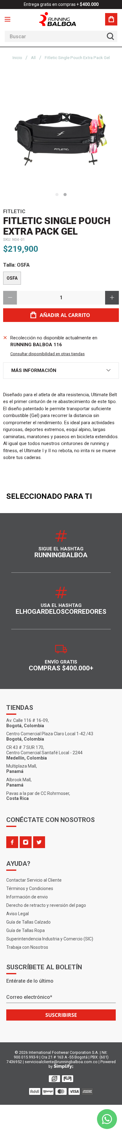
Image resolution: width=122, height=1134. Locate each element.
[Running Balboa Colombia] (61, 19)
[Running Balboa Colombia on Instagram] (26, 842)
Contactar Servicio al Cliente (34, 880)
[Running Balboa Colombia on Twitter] (39, 842)
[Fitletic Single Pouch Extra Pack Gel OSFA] (61, 131)
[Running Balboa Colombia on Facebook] (12, 842)
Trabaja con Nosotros (27, 947)
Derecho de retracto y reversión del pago (46, 905)
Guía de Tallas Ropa (25, 930)
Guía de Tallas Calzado (28, 922)
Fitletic (14, 211)
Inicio (17, 58)
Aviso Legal (17, 913)
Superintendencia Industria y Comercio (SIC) (49, 938)
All (33, 58)
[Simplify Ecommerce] (63, 1066)
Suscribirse (61, 1015)
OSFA (12, 278)
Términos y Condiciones (29, 888)
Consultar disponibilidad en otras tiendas (47, 353)
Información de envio (27, 896)
